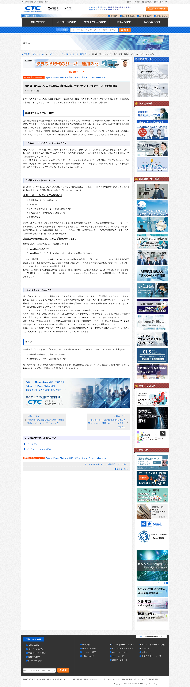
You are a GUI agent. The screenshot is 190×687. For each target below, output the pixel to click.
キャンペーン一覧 (159, 583)
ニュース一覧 (118, 656)
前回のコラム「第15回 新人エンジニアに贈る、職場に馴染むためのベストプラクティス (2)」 (45, 419)
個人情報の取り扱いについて (60, 679)
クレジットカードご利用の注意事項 (119, 679)
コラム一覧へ (122, 469)
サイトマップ (161, 2)
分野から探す (34, 645)
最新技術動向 (74, 77)
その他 (50, 390)
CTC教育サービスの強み (123, 645)
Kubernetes (101, 77)
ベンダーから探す (36, 649)
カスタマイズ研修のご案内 (153, 645)
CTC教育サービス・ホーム (33, 54)
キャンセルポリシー (93, 679)
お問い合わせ (161, 16)
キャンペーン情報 (120, 652)
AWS (28, 382)
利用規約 (79, 679)
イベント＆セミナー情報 (123, 649)
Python (49, 77)
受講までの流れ (128, 16)
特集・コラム (147, 652)
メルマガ (146, 649)
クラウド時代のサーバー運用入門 (73, 54)
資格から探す (34, 657)
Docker (92, 77)
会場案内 (114, 16)
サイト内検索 (134, 2)
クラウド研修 (32, 444)
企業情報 (148, 2)
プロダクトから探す (37, 653)
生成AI (84, 77)
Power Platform (60, 77)
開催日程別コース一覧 (151, 656)
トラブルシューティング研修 (38, 449)
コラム (51, 54)
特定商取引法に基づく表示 (35, 679)
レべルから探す (35, 661)
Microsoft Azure (42, 382)
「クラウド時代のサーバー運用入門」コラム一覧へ (107, 464)
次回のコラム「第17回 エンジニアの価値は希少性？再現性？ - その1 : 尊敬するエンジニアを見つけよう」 (106, 421)
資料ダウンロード (120, 660)
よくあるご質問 (145, 16)
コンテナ (30, 390)
